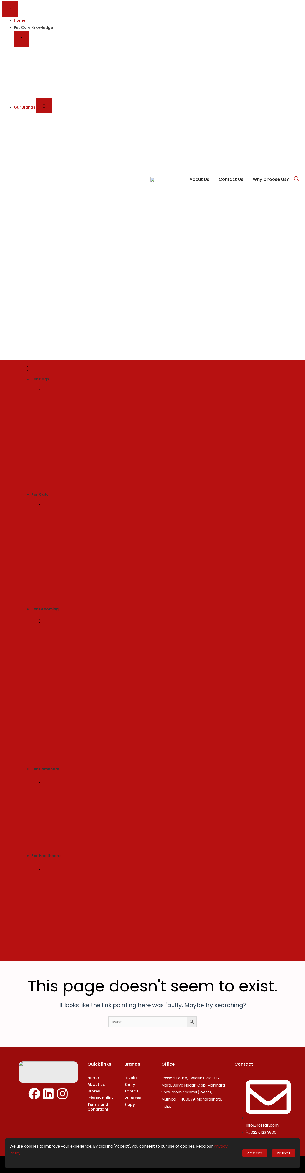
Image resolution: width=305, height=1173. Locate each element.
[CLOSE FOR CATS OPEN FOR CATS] (39, 506)
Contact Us (231, 179)
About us (96, 1084)
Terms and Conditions (98, 1107)
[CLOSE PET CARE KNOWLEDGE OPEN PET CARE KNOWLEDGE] (21, 39)
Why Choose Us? (271, 179)
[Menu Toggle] (10, 9)
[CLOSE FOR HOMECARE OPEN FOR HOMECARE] (39, 780)
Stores (93, 1091)
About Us (199, 179)
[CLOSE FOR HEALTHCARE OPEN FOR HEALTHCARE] (39, 867)
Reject (284, 1153)
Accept (255, 1153)
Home (93, 1078)
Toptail (131, 1091)
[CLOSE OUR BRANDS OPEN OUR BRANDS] (44, 105)
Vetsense (133, 1098)
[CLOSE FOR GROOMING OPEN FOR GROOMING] (39, 620)
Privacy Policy (100, 1098)
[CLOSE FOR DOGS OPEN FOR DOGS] (39, 391)
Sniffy (129, 1084)
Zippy (129, 1104)
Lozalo (130, 1078)
